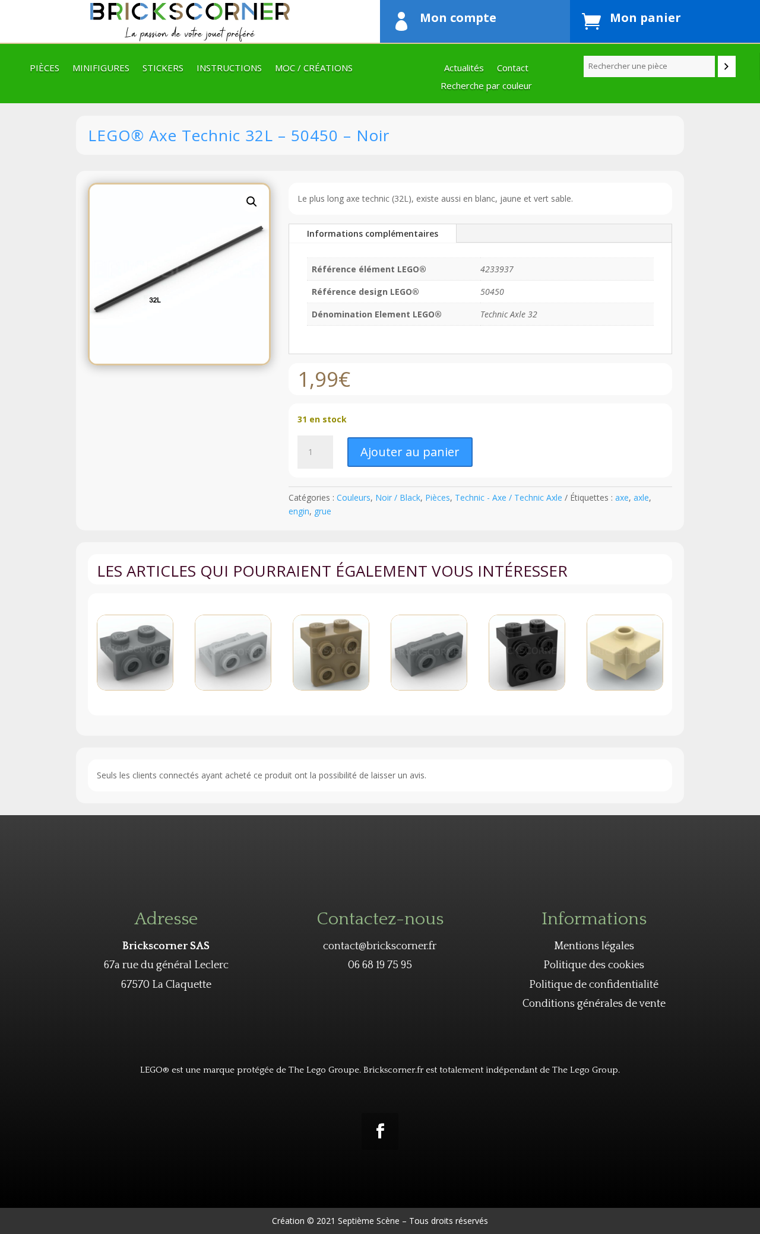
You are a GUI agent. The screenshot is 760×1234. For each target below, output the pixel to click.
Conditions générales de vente (594, 1004)
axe (622, 497)
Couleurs (353, 497)
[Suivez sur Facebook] (380, 1131)
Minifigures (100, 68)
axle (641, 497)
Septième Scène (369, 1220)
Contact (512, 68)
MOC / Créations (314, 68)
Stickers (162, 68)
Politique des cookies (593, 965)
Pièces (44, 68)
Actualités (464, 68)
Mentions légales (594, 946)
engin (299, 511)
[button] (251, 201)
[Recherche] (727, 66)
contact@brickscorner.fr (379, 946)
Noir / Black (397, 497)
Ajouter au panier (410, 452)
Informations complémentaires (372, 233)
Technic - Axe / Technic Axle (508, 497)
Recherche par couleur (486, 86)
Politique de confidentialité (593, 985)
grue (322, 511)
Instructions (229, 68)
